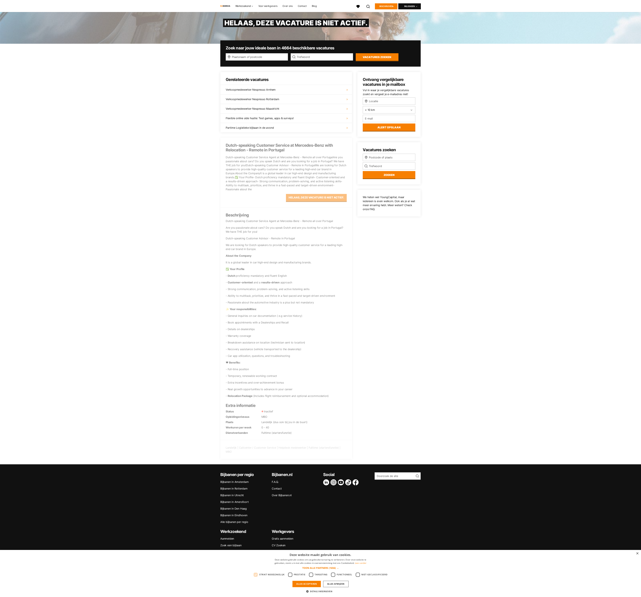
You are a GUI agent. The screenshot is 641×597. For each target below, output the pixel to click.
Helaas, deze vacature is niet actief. (316, 197)
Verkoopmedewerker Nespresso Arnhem (251, 89)
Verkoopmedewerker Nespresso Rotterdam (252, 99)
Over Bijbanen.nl (282, 495)
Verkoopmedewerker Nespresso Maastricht (252, 108)
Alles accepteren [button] (306, 583)
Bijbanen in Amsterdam (234, 482)
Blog (314, 6)
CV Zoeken (278, 545)
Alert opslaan (389, 127)
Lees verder (360, 563)
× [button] (637, 553)
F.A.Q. (275, 482)
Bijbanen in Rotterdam (234, 488)
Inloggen (409, 6)
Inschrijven (386, 6)
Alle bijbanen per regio (234, 522)
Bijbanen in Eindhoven (233, 515)
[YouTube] (341, 482)
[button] (320, 568)
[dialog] (320, 573)
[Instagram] (334, 482)
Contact (302, 6)
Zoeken (389, 175)
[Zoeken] (368, 6)
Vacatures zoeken (377, 57)
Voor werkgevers (268, 6)
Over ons (287, 6)
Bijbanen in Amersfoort (234, 502)
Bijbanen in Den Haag (233, 508)
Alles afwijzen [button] (336, 583)
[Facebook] (356, 482)
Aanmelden (227, 538)
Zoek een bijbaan (231, 545)
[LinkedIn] (327, 482)
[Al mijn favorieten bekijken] (358, 6)
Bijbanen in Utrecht (232, 495)
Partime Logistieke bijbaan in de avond (250, 127)
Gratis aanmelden (282, 538)
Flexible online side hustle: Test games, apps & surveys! (260, 118)
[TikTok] (349, 482)
